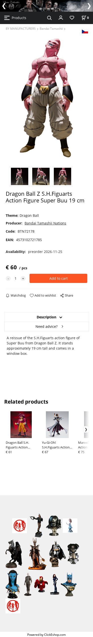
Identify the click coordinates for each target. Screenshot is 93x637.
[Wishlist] (71, 18)
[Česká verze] (85, 31)
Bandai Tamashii (51, 28)
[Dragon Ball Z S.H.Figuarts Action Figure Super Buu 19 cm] (46, 97)
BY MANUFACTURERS (21, 28)
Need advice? (46, 326)
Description (46, 317)
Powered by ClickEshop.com (46, 635)
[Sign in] (60, 17)
